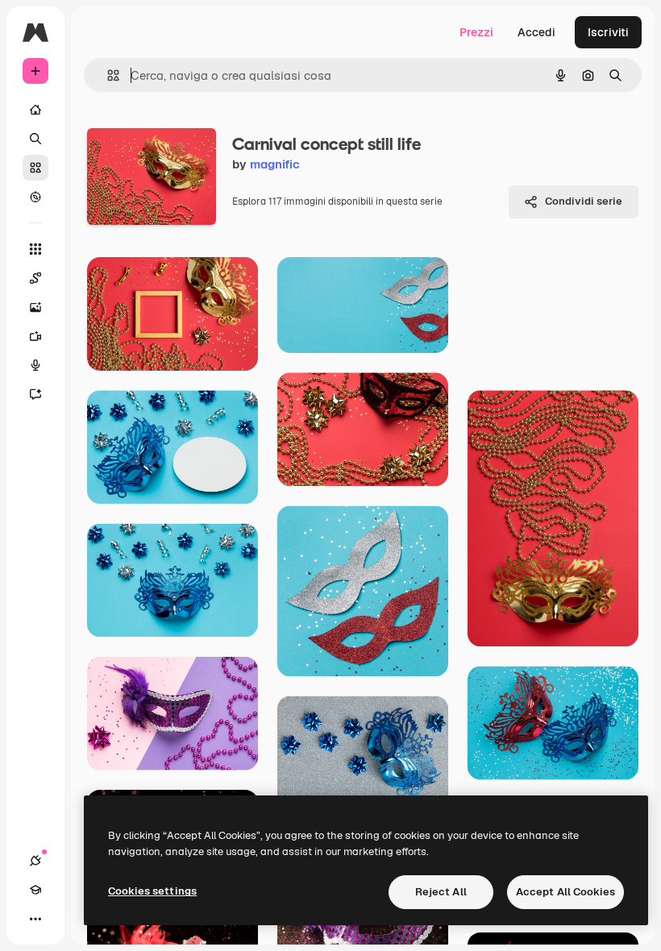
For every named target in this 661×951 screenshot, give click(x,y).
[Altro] (35, 919)
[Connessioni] (35, 861)
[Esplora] (35, 197)
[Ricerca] (35, 139)
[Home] (35, 110)
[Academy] (35, 890)
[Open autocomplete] (107, 75)
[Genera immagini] (35, 307)
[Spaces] (35, 278)
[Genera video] (35, 336)
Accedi (536, 32)
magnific (275, 164)
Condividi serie (583, 201)
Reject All (441, 892)
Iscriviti (608, 32)
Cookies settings (152, 891)
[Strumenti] (35, 249)
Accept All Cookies (565, 892)
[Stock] (35, 168)
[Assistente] (35, 394)
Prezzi (476, 32)
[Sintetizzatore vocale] (35, 365)
